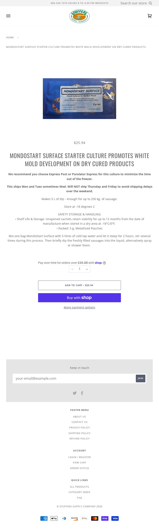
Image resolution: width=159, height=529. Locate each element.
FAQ (79, 497)
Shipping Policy (79, 433)
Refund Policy (80, 438)
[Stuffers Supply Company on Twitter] (75, 393)
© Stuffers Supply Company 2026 (79, 506)
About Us (79, 416)
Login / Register (79, 457)
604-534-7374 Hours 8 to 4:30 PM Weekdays (79, 3)
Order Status (79, 468)
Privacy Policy (79, 427)
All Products (79, 486)
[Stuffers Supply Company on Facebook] (82, 393)
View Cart (79, 462)
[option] (79, 98)
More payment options (79, 307)
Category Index (79, 492)
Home (10, 37)
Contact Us (80, 421)
